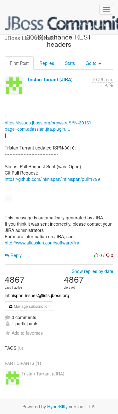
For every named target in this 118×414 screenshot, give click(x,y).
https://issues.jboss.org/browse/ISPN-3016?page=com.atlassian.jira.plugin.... (48, 125)
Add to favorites (27, 333)
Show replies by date (92, 271)
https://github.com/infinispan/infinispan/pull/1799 (52, 179)
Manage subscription (31, 306)
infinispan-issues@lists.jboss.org (37, 295)
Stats (70, 63)
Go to (92, 63)
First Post (19, 63)
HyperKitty (57, 406)
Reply (15, 255)
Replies (46, 63)
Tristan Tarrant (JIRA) (50, 79)
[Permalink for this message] (111, 85)
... (8, 198)
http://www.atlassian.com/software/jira (42, 242)
